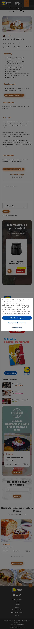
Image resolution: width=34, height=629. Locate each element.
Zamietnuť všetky (17, 328)
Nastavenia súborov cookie (17, 323)
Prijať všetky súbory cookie (17, 318)
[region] (17, 314)
